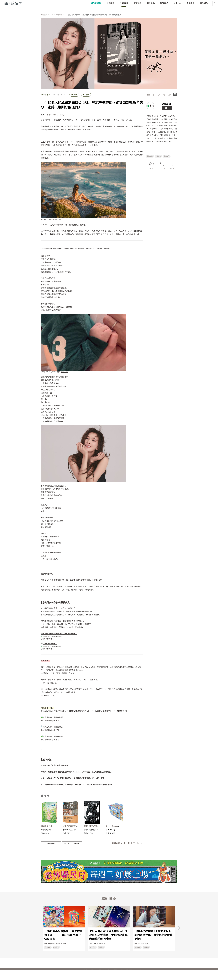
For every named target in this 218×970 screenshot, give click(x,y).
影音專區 (110, 3)
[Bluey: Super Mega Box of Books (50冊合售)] (113, 812)
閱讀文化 (149, 156)
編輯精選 (166, 156)
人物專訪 (56, 947)
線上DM (177, 3)
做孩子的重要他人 (70, 826)
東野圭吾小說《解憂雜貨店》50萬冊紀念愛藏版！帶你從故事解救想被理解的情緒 (108, 935)
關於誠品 (204, 3)
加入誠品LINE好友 (72, 843)
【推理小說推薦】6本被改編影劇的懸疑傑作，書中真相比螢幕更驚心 (153, 935)
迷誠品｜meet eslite (47, 15)
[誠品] (15, 3)
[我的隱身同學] (49, 812)
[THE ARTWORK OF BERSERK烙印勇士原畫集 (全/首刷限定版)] (92, 812)
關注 (167, 108)
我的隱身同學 (46, 826)
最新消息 (137, 3)
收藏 (75, 95)
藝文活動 (151, 3)
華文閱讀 (92, 947)
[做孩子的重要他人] (70, 812)
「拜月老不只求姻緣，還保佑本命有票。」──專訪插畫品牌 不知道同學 (63, 935)
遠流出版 (166, 104)
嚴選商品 (164, 3)
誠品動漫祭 (96, 3)
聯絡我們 (51, 843)
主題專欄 (124, 3)
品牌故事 (47, 947)
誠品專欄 (137, 947)
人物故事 (158, 156)
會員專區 (190, 3)
